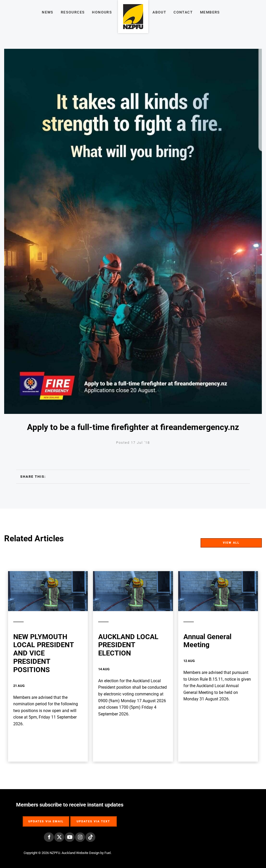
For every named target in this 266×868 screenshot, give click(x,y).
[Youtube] (70, 837)
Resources (73, 12)
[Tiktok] (90, 837)
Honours (102, 12)
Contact (183, 12)
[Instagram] (80, 837)
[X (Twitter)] (59, 837)
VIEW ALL (253, 541)
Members (210, 12)
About (159, 12)
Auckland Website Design (80, 853)
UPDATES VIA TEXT (93, 819)
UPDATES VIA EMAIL (46, 819)
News (48, 12)
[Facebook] (49, 837)
